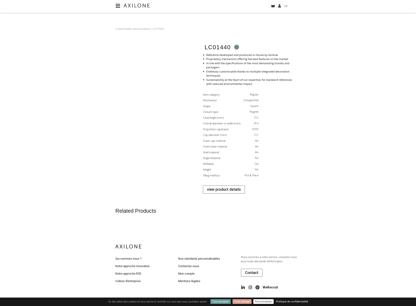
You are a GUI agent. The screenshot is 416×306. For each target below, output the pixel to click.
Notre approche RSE (128, 273)
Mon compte (186, 273)
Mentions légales (189, 281)
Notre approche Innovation (132, 266)
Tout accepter (220, 301)
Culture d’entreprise (128, 281)
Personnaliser (263, 301)
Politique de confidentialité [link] (292, 301)
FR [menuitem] (285, 6)
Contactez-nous (188, 266)
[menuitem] (292, 6)
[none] (292, 6)
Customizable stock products (132, 29)
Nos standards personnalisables (199, 258)
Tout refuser (242, 301)
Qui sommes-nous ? (128, 258)
